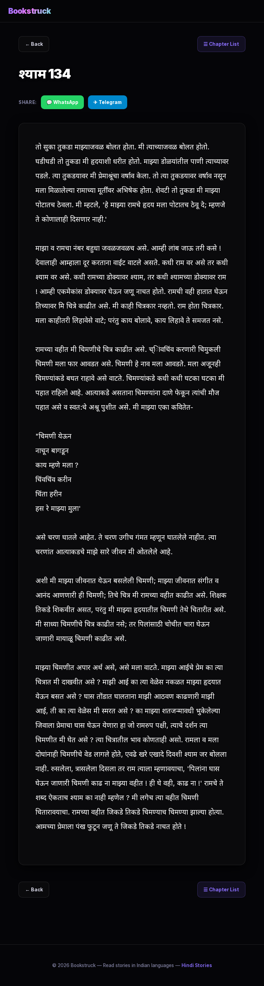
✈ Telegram (108, 102)
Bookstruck (29, 10)
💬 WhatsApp (62, 102)
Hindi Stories (197, 965)
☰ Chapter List (221, 44)
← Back (34, 44)
